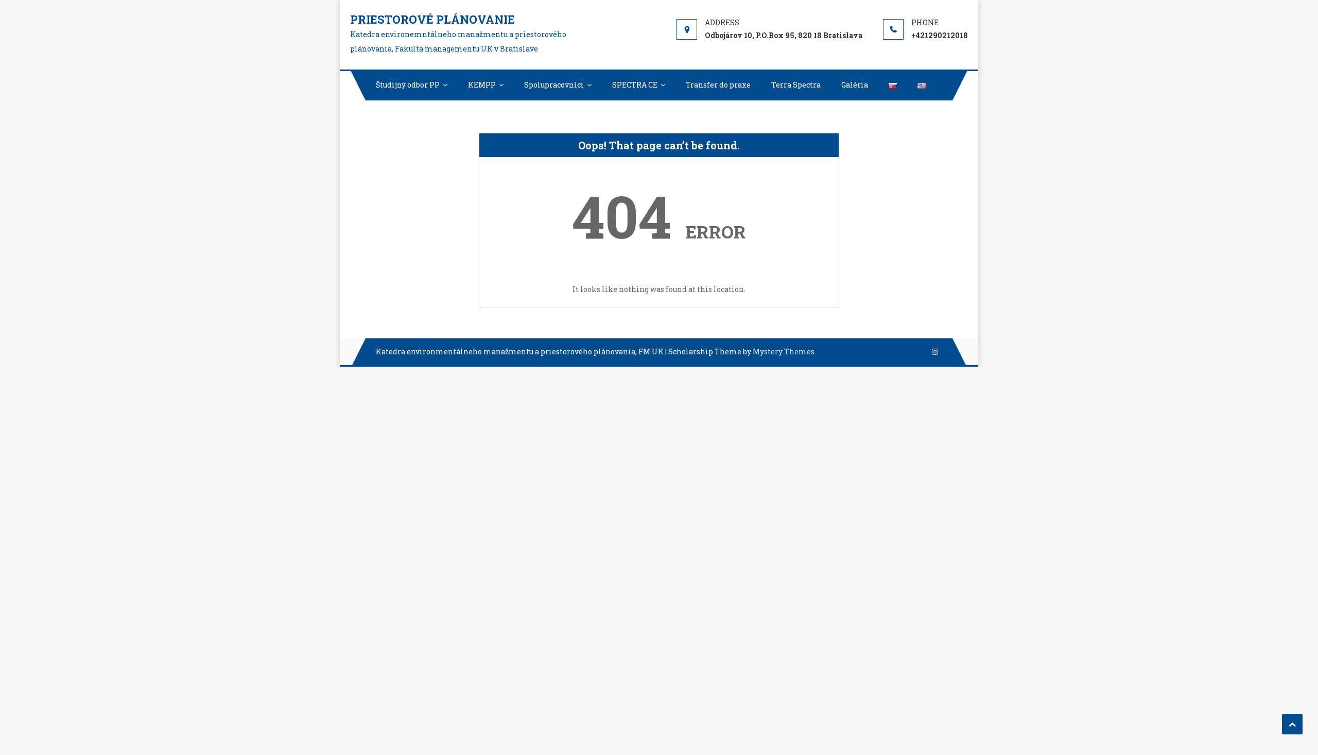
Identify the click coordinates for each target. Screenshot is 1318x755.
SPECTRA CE (634, 85)
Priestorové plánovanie (432, 19)
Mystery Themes (783, 351)
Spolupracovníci (554, 85)
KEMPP (482, 85)
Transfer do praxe (718, 85)
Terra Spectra (796, 85)
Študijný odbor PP (408, 85)
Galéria (854, 85)
